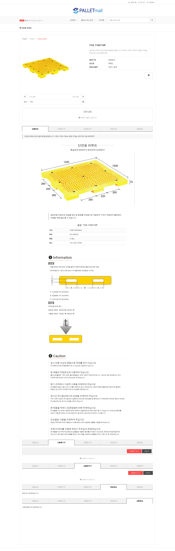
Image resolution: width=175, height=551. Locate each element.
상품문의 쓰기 (135, 473)
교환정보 (139, 129)
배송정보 (113, 129)
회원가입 (134, 2)
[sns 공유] (83, 101)
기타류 (101, 20)
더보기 (146, 451)
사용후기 (61, 129)
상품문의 (87, 129)
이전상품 (32, 97)
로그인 (142, 2)
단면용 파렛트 (42, 39)
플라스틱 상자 (87, 20)
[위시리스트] (149, 75)
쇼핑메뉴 (152, 2)
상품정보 (35, 129)
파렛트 (73, 20)
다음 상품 (75, 97)
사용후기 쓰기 (134, 451)
